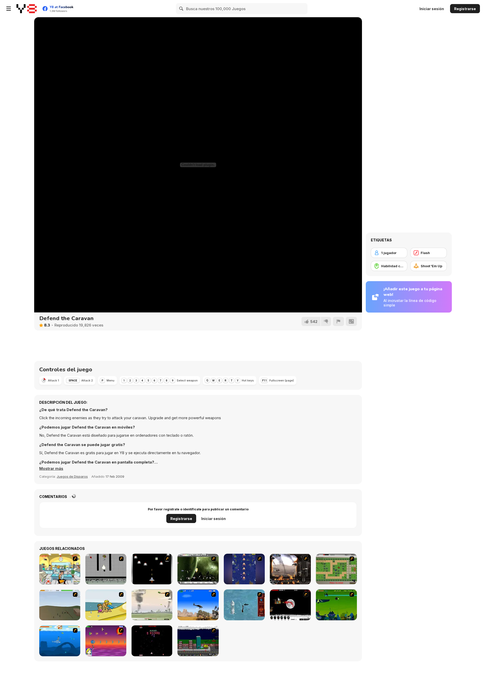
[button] (51, 468)
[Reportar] (338, 321)
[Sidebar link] (9, 9)
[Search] (181, 8)
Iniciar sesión (431, 9)
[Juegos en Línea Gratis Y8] (26, 8)
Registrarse (465, 9)
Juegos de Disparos (72, 476)
